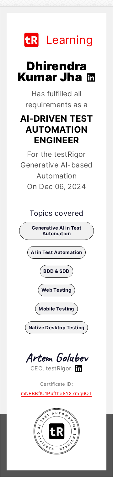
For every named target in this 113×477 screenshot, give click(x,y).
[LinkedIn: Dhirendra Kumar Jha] (90, 77)
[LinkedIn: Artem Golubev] (78, 368)
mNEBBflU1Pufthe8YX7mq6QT (56, 393)
